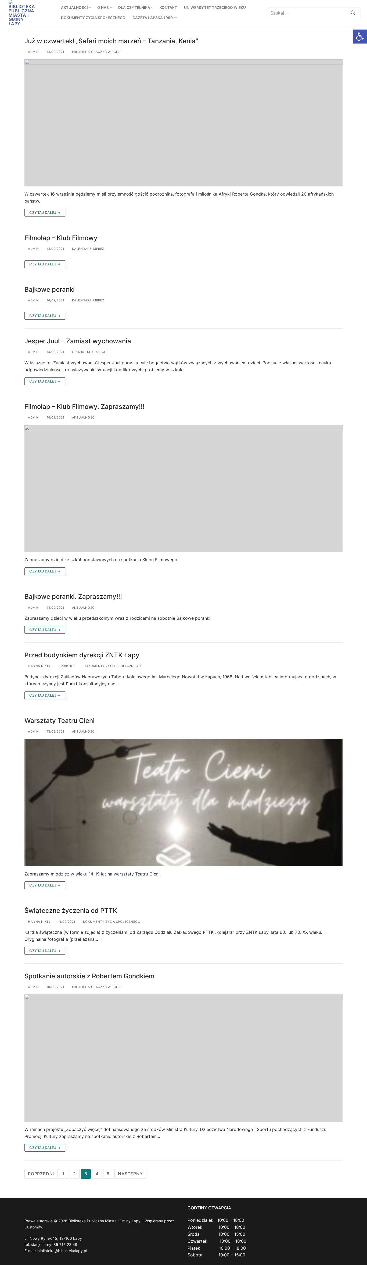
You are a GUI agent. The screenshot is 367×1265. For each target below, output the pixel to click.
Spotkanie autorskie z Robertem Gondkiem (89, 976)
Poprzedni (41, 1173)
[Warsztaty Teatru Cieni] (183, 802)
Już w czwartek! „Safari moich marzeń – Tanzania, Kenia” (111, 41)
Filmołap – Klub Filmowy (61, 238)
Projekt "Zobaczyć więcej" (96, 52)
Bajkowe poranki (49, 289)
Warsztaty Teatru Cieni (59, 721)
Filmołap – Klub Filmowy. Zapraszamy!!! (84, 406)
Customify (33, 1227)
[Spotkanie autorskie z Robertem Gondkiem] (183, 1058)
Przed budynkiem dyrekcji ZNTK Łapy (81, 655)
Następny (130, 1173)
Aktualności (83, 417)
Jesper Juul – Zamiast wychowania (77, 341)
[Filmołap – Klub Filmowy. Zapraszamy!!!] (183, 488)
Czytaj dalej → (44, 212)
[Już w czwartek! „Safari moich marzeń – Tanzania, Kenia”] (183, 123)
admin (33, 52)
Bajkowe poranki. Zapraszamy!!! (73, 596)
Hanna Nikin (39, 666)
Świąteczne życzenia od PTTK (70, 910)
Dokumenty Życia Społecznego (111, 666)
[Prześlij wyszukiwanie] (353, 13)
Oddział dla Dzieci (88, 352)
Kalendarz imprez (87, 249)
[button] (360, 37)
